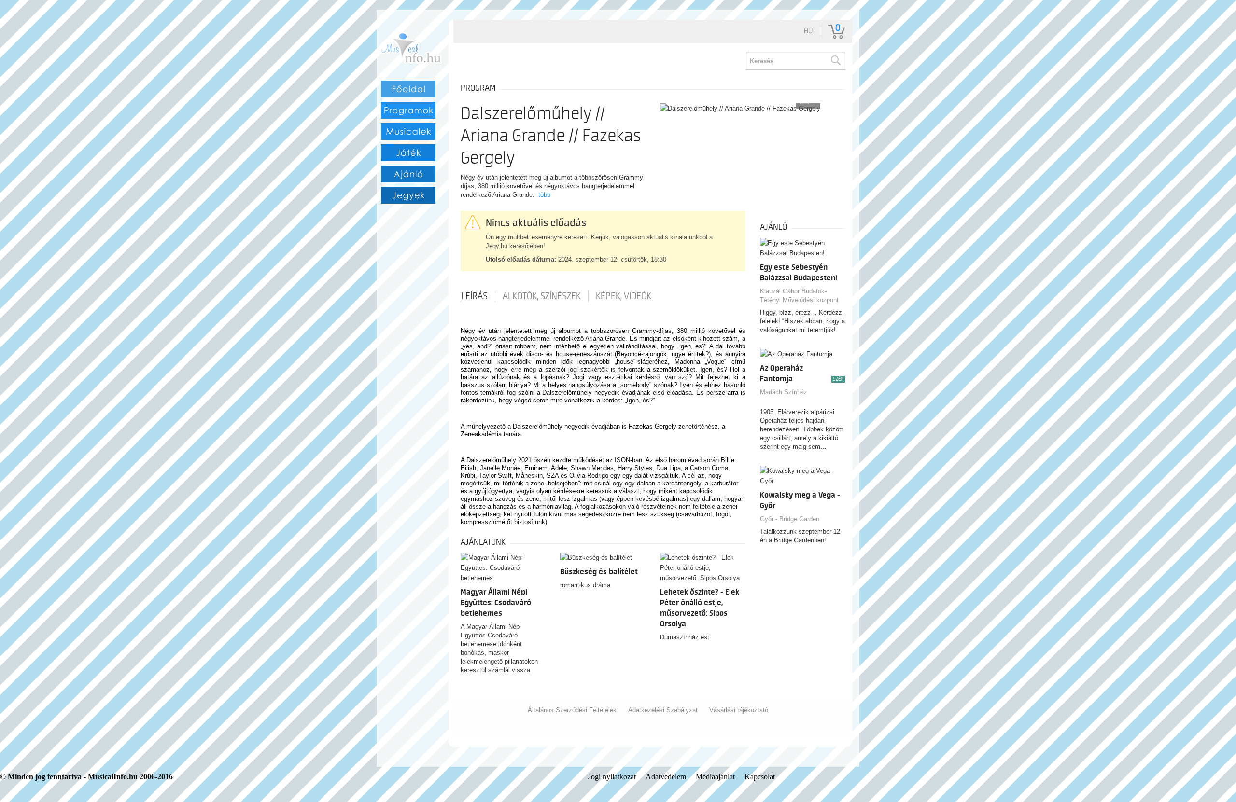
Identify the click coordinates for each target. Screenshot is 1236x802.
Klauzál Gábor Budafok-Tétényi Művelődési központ (799, 296)
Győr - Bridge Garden (789, 519)
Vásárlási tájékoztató (738, 710)
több (544, 194)
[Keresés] (835, 61)
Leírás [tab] (474, 296)
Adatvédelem (666, 777)
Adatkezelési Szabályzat (663, 710)
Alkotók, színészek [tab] (542, 296)
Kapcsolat (759, 777)
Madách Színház (783, 392)
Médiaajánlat (715, 777)
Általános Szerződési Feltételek (572, 710)
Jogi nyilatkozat (612, 777)
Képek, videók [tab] (623, 296)
